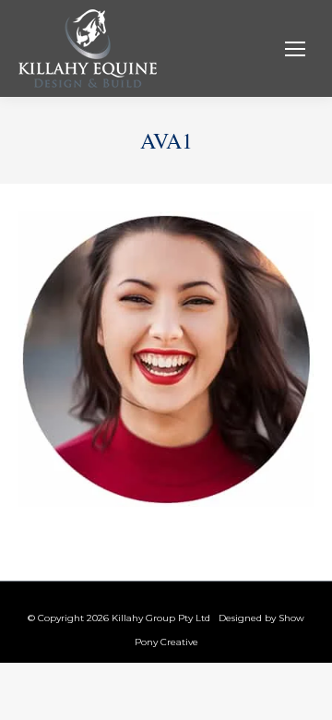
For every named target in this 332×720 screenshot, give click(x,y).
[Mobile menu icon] (295, 48)
